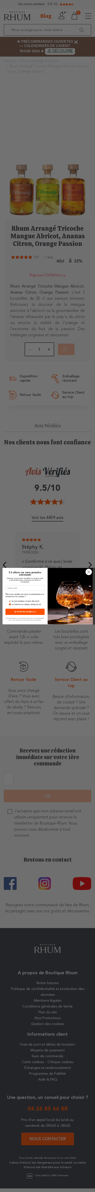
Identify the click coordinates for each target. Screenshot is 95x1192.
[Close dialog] (88, 572)
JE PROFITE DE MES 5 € (25, 612)
